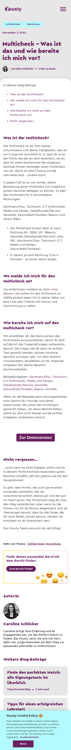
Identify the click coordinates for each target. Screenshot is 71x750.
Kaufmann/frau (40, 376)
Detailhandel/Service (18, 384)
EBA (54, 389)
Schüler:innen (13, 24)
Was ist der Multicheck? (27, 94)
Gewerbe (41, 384)
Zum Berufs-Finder (21, 568)
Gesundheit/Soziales (18, 389)
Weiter (23, 744)
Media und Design (40, 380)
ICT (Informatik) (14, 380)
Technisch (59, 376)
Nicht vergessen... (22, 121)
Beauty (39, 389)
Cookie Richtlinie (29, 737)
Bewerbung (33, 24)
